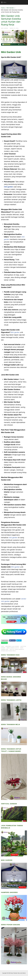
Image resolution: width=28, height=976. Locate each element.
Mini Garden (10, 8)
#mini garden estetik (13, 647)
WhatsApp (5, 642)
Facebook (13, 640)
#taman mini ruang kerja (8, 650)
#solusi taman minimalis (17, 649)
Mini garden (15, 332)
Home (3, 8)
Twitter (19, 640)
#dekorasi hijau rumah (12, 646)
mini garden (8, 187)
